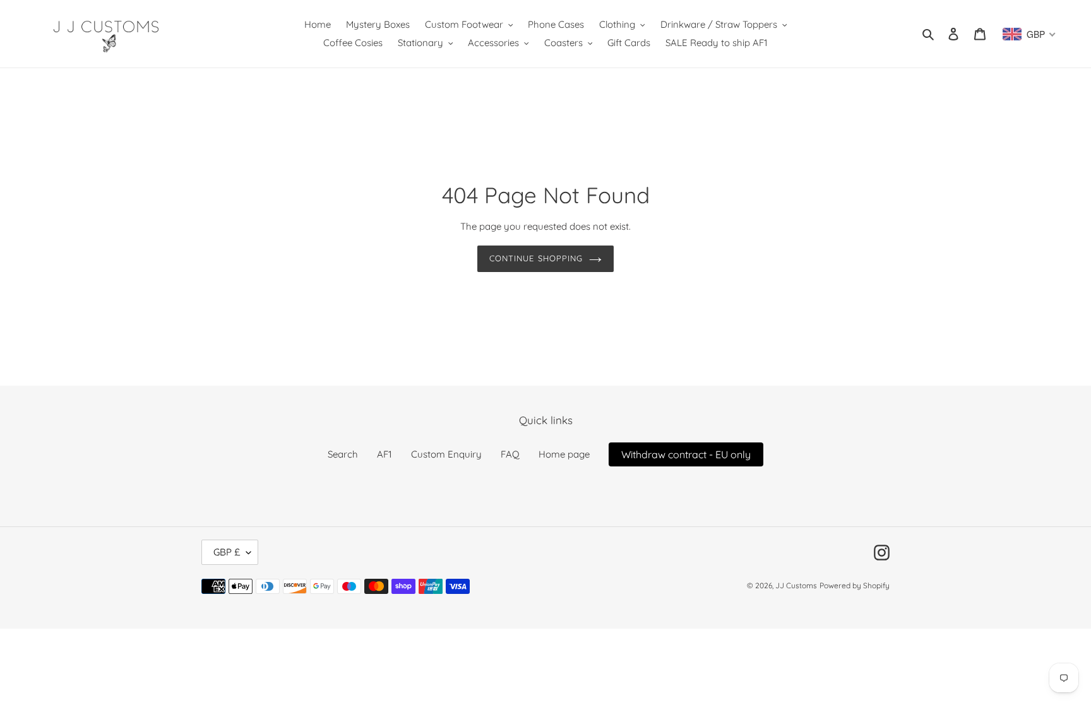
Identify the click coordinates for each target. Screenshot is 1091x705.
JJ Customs (796, 585)
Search (343, 454)
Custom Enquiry (446, 454)
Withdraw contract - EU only (686, 454)
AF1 (384, 454)
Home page (564, 454)
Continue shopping (536, 258)
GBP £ (226, 552)
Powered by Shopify (855, 585)
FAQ (510, 454)
